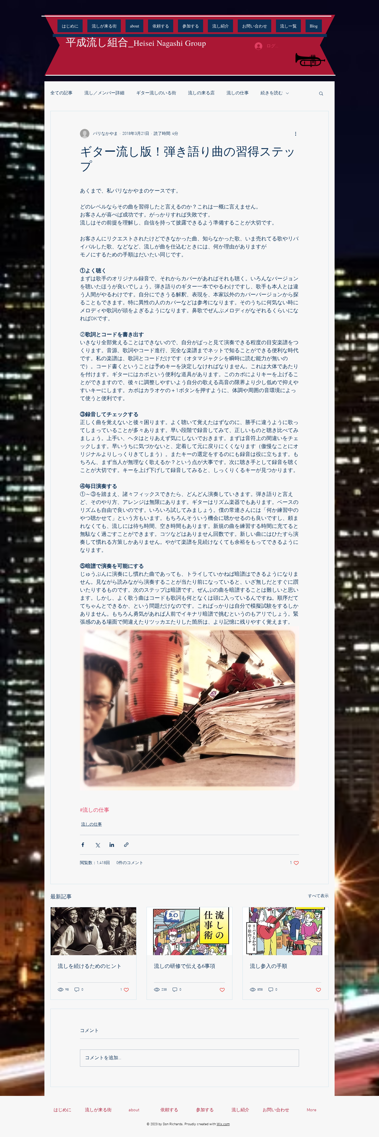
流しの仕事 (238, 93)
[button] (134, 26)
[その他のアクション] (295, 133)
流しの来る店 (201, 93)
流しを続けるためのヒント (90, 965)
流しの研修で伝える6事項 (184, 965)
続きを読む (272, 93)
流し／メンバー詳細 (104, 93)
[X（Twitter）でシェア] (97, 845)
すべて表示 (318, 896)
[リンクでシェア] (126, 845)
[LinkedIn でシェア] (112, 845)
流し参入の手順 (268, 965)
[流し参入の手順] (285, 931)
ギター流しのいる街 (156, 93)
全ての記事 (61, 93)
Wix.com (223, 1124)
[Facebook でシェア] (83, 845)
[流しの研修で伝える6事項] (189, 931)
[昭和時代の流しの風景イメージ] (93, 931)
